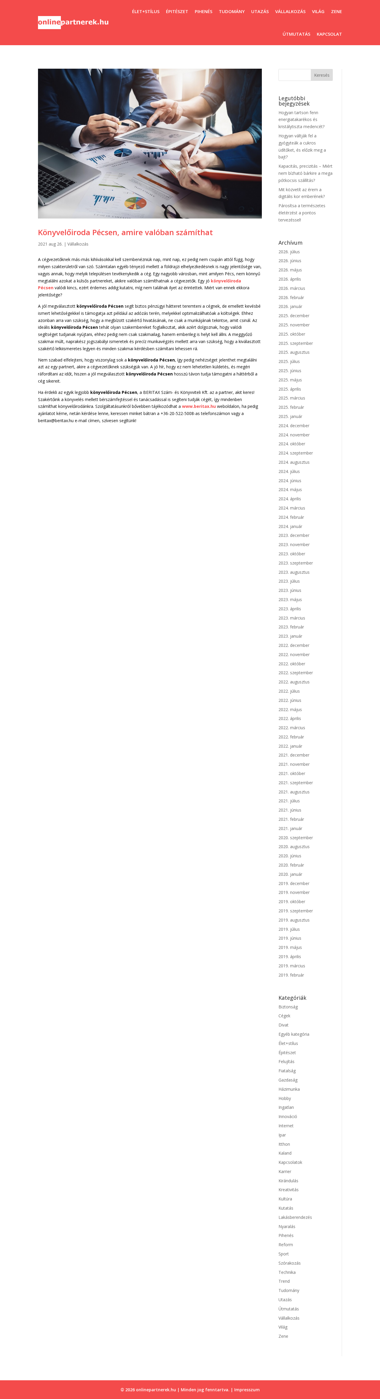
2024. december (293, 425)
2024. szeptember (295, 453)
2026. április (289, 279)
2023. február (291, 627)
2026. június (289, 260)
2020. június (289, 856)
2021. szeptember (295, 782)
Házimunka (289, 1089)
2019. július (289, 929)
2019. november (294, 892)
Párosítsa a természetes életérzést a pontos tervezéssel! (301, 213)
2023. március (291, 618)
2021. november (294, 764)
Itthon (284, 1144)
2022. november (294, 654)
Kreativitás (288, 1189)
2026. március (291, 288)
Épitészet (177, 11)
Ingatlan (286, 1107)
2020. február (291, 865)
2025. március (291, 398)
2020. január (290, 874)
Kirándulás (288, 1180)
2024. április (289, 499)
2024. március (291, 508)
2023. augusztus (294, 572)
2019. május (290, 947)
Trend (284, 1281)
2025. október (291, 334)
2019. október (291, 901)
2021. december (293, 755)
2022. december (293, 645)
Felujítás (286, 1061)
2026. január (290, 306)
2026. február (291, 297)
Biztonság (288, 1007)
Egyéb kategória (293, 1034)
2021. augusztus (294, 792)
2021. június (289, 810)
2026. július (289, 251)
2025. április (289, 389)
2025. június (289, 370)
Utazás (260, 11)
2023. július (289, 581)
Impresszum (247, 1389)
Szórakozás (289, 1263)
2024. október (291, 444)
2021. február (291, 819)
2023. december (293, 535)
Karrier (284, 1171)
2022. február (291, 737)
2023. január (290, 636)
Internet (286, 1125)
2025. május (290, 380)
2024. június (289, 480)
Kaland (285, 1153)
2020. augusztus (294, 846)
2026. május (290, 270)
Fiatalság (287, 1070)
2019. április (289, 956)
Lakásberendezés (295, 1217)
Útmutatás (296, 34)
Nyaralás (286, 1226)
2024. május (290, 489)
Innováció (287, 1116)
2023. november (294, 544)
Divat (283, 1025)
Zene (336, 11)
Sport (283, 1254)
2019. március (291, 966)
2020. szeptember (295, 837)
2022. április (289, 718)
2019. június (289, 938)
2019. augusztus (294, 920)
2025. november (294, 325)
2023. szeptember (295, 563)
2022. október (291, 664)
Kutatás (285, 1208)
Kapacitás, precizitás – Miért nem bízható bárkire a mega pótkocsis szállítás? (305, 173)
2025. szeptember (295, 343)
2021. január (290, 828)
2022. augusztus (294, 682)
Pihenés (203, 11)
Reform (285, 1244)
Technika (287, 1272)
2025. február (291, 407)
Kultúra (285, 1199)
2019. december (293, 883)
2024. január (290, 526)
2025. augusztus (294, 352)
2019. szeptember (295, 911)
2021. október (291, 773)
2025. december (293, 315)
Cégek (284, 1015)
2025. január (290, 416)
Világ (318, 11)
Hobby (284, 1098)
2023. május (290, 599)
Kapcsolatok (290, 1162)
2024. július (289, 471)
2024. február (291, 517)
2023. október (291, 554)
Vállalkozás (290, 11)
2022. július (289, 691)
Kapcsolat (329, 34)
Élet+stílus (145, 11)
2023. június (289, 590)
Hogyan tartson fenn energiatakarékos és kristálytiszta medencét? (301, 120)
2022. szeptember (295, 672)
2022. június (289, 700)
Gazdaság (287, 1080)
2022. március (291, 727)
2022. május (290, 709)
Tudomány (232, 11)
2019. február (291, 975)
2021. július (289, 801)
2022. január (290, 746)
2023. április (289, 609)
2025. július (289, 361)
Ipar (282, 1135)
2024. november (294, 435)
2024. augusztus (294, 462)
